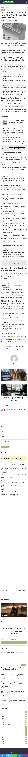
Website (2, 436)
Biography (4, 718)
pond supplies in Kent (20, 47)
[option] (14, 610)
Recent (13, 464)
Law (3, 743)
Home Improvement (6, 724)
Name (2, 426)
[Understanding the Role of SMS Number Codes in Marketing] (5, 592)
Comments (22, 464)
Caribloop (4, 720)
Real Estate (4, 728)
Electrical (4, 730)
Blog (3, 716)
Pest (3, 739)
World (3, 712)
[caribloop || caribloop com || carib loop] (8, 2)
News (3, 733)
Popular (4, 464)
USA (3, 722)
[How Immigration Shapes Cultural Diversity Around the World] (5, 477)
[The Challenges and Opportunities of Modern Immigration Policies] (5, 486)
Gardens (7, 7)
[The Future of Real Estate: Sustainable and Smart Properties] (4, 701)
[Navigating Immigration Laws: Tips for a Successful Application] (4, 677)
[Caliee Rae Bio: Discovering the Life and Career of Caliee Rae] (5, 470)
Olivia (4, 20)
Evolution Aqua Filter (15, 336)
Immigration (4, 726)
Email (2, 431)
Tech (3, 714)
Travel (3, 741)
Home (3, 7)
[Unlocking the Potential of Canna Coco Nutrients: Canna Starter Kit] (4, 122)
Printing (3, 737)
